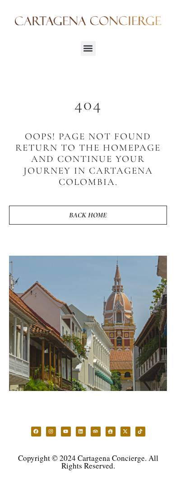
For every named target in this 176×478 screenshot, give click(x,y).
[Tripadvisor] (96, 432)
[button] (88, 48)
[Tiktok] (140, 432)
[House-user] (111, 432)
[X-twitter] (125, 432)
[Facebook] (36, 432)
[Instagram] (51, 432)
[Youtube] (66, 432)
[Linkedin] (81, 432)
